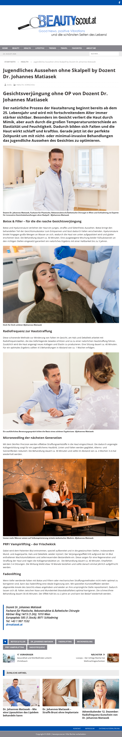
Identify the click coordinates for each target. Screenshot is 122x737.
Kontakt (77, 728)
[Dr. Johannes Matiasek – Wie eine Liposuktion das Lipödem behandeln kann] (21, 692)
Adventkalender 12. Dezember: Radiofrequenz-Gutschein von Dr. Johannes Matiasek (100, 714)
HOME (5, 48)
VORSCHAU (30, 84)
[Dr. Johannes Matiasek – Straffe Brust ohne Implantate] (61, 692)
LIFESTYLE (39, 48)
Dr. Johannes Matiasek (42, 641)
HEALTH (27, 48)
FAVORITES (77, 48)
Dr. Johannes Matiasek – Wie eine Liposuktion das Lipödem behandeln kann (21, 712)
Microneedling (85, 641)
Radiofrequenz (37, 647)
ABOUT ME (91, 48)
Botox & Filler (18, 641)
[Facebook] (119, 2)
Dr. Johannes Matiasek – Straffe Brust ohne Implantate (60, 711)
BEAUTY (15, 48)
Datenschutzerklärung (109, 728)
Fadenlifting (65, 641)
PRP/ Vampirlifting (14, 647)
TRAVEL (64, 48)
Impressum (89, 728)
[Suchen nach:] (104, 53)
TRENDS (52, 48)
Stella (9, 84)
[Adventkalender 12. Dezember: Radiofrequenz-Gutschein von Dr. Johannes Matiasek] (100, 694)
